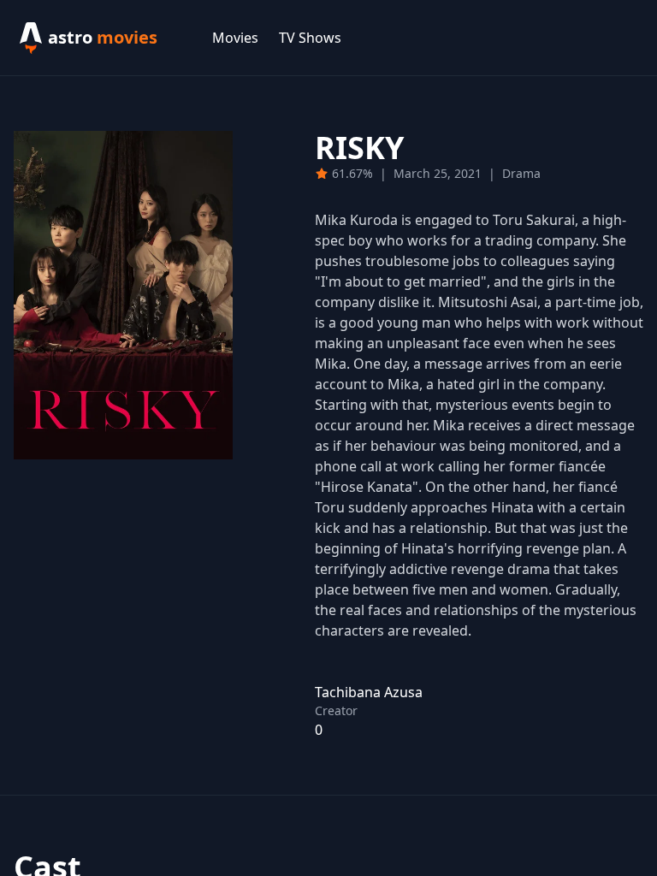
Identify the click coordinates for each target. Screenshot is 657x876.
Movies (235, 37)
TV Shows (310, 37)
